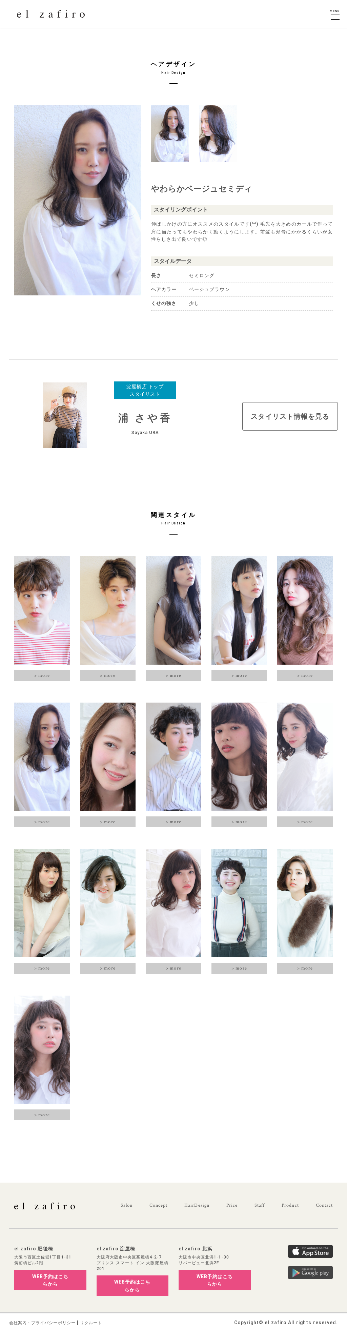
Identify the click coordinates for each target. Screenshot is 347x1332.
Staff (259, 1205)
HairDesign (196, 1205)
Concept (158, 1205)
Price (232, 1205)
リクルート (91, 1322)
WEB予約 (50, 1280)
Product (290, 1205)
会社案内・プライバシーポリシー (42, 1322)
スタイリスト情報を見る (290, 416)
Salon (126, 1205)
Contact (324, 1205)
